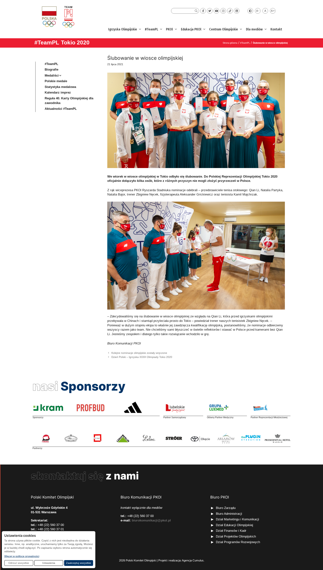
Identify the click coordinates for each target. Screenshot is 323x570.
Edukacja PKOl (191, 29)
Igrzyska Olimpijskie (122, 29)
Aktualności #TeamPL (61, 109)
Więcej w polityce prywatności (21, 556)
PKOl (169, 29)
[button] (139, 29)
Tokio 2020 (75, 42)
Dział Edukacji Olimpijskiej (234, 525)
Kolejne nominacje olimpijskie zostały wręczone (139, 352)
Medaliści (52, 75)
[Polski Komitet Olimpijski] (57, 16)
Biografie (51, 69)
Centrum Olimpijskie (223, 29)
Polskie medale (56, 81)
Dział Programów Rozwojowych (238, 542)
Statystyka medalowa (60, 87)
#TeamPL (151, 29)
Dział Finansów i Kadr (231, 530)
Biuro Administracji (229, 513)
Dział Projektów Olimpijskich (236, 536)
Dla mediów (254, 29)
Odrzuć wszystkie (18, 562)
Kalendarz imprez (58, 92)
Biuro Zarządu (226, 508)
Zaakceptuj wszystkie (78, 562)
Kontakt (276, 29)
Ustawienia (48, 562)
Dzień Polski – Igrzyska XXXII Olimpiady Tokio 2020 (141, 356)
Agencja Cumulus (193, 560)
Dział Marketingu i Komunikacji (237, 519)
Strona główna (230, 43)
